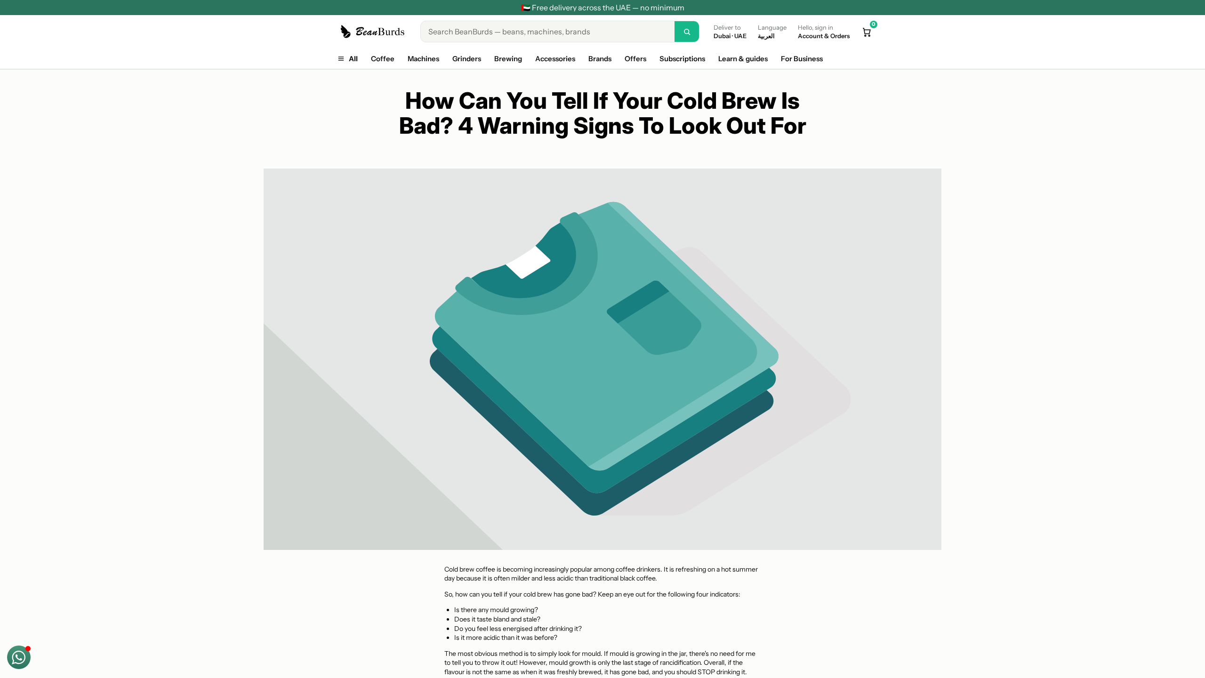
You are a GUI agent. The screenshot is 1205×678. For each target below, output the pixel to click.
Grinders (466, 58)
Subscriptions (682, 58)
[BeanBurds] (374, 31)
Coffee (382, 58)
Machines (423, 58)
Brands (599, 58)
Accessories (555, 58)
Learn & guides (743, 58)
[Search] (687, 31)
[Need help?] (19, 657)
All (353, 58)
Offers (635, 58)
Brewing (508, 58)
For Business (802, 58)
